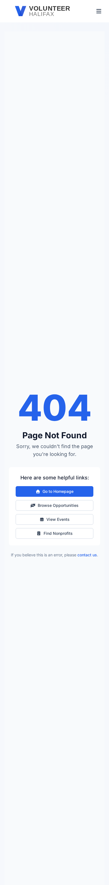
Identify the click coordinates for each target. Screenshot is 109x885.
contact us (87, 554)
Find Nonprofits (58, 533)
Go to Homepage (58, 491)
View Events (58, 519)
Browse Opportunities (58, 505)
